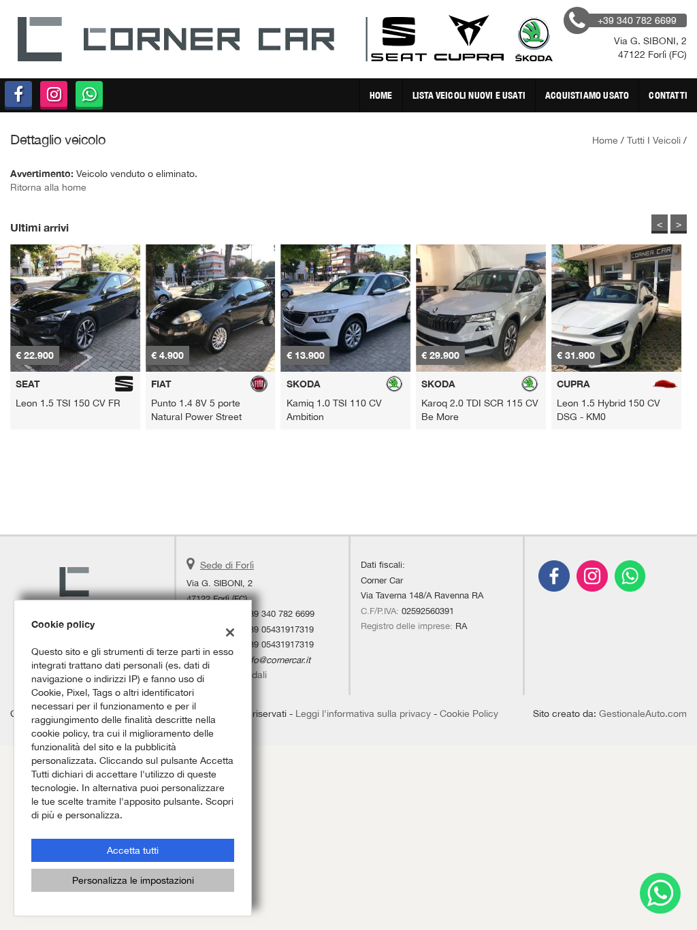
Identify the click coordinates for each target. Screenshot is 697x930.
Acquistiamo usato (587, 95)
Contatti (668, 95)
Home (381, 95)
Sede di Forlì (227, 565)
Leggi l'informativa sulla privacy (363, 713)
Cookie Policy (469, 713)
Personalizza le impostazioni (133, 880)
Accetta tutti (133, 850)
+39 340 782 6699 (279, 613)
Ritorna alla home (48, 187)
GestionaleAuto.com (643, 713)
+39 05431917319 (279, 629)
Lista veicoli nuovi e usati (468, 95)
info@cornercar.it (277, 659)
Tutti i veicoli (654, 140)
